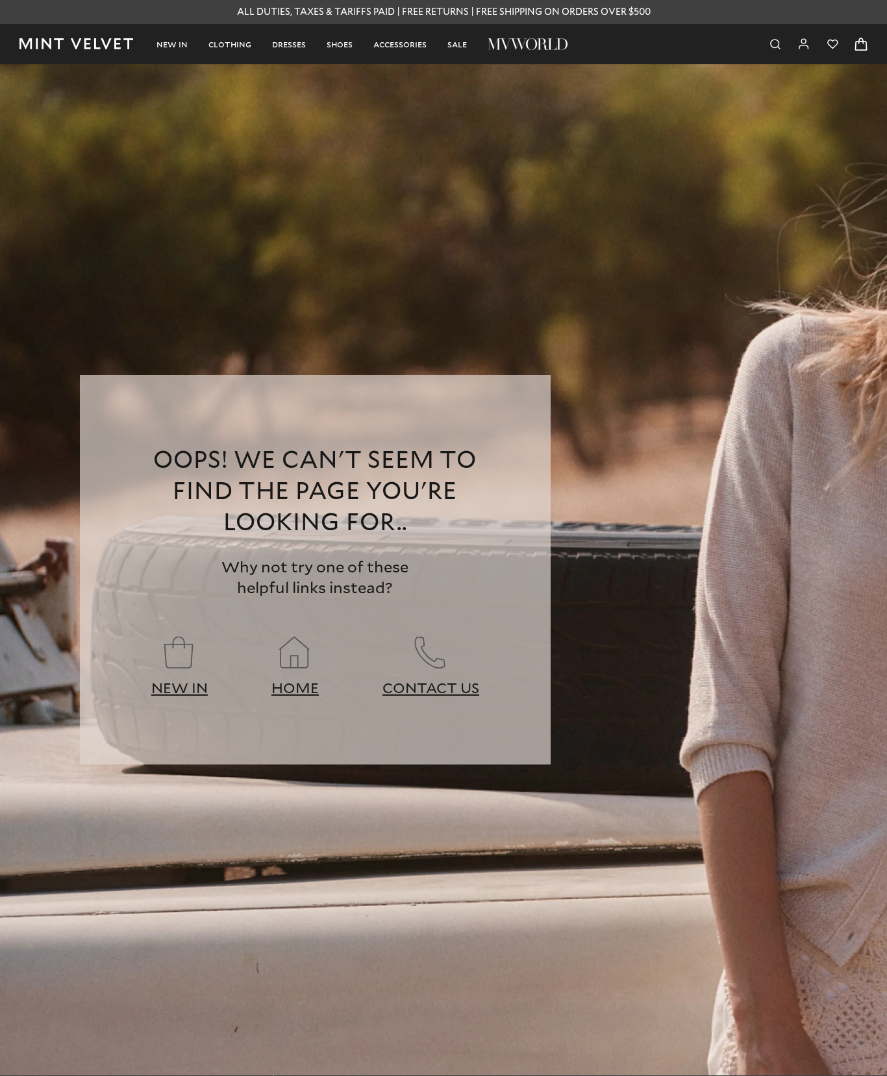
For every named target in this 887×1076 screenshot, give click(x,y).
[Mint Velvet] (76, 43)
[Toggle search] (775, 44)
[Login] (803, 44)
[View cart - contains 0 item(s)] (861, 44)
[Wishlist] (832, 44)
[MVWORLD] (528, 44)
